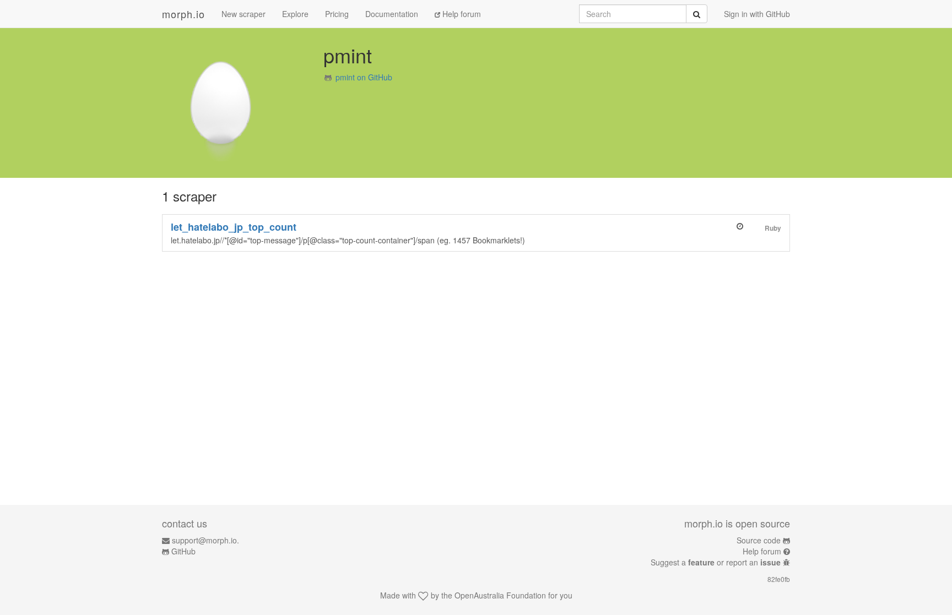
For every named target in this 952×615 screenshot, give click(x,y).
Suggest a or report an (716, 562)
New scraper (243, 13)
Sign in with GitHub (757, 13)
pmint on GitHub (364, 77)
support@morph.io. (205, 540)
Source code (759, 540)
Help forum (460, 13)
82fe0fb (778, 579)
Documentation (391, 13)
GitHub (183, 551)
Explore (295, 13)
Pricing (337, 13)
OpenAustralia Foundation (500, 595)
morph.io (183, 14)
